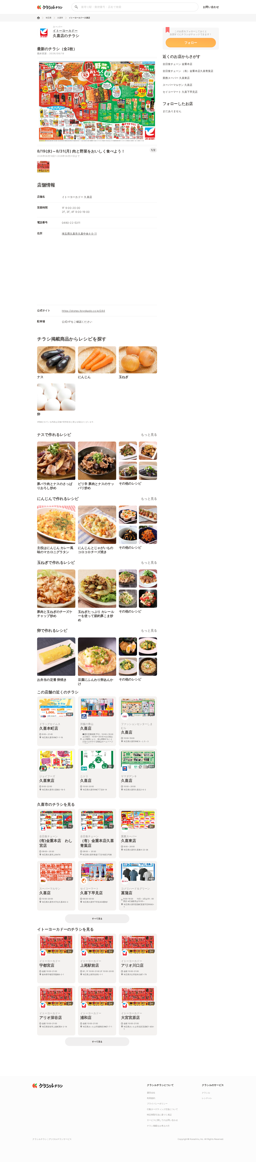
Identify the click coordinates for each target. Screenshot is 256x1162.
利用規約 (151, 1098)
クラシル (206, 1092)
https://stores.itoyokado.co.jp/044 (83, 310)
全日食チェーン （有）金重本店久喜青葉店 (188, 70)
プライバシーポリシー (157, 1103)
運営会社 (151, 1092)
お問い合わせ (211, 6)
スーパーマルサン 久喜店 (177, 84)
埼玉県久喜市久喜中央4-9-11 (79, 233)
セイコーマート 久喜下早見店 (180, 91)
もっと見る (149, 434)
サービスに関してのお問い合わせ (162, 1120)
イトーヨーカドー (65, 30)
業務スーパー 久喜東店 (176, 77)
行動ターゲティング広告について (162, 1109)
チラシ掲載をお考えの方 (158, 1125)
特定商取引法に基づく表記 (159, 1114)
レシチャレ (207, 1098)
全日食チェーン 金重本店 (177, 64)
